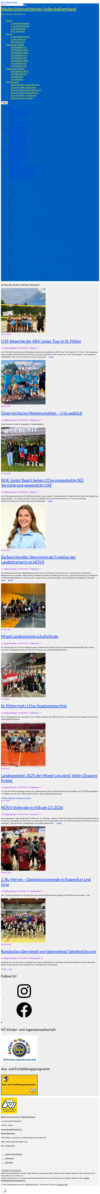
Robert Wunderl (10, 348)
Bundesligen (35, 891)
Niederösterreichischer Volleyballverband (38, 8)
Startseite (7, 1162)
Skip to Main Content (9, 2)
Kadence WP (62, 1185)
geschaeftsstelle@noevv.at (11, 1129)
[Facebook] (24, 1018)
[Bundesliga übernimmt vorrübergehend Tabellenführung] (23, 942)
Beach (33, 348)
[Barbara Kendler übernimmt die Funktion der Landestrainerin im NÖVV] (23, 548)
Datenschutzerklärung (11, 1154)
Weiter (51, 357)
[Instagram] (24, 1000)
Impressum (7, 1158)
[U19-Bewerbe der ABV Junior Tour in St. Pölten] (23, 332)
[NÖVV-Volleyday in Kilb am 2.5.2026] (16, 798)
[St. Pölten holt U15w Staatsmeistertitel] (23, 697)
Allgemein (34, 420)
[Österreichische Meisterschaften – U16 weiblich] (23, 404)
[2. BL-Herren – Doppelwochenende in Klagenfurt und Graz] (23, 870)
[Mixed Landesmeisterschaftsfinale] (23, 627)
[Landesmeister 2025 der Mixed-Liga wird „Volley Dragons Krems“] (23, 766)
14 (10, 969)
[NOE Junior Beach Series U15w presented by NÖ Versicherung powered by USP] (23, 471)
